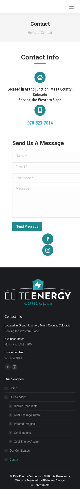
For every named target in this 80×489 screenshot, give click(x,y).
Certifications (22, 432)
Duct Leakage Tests (27, 415)
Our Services (18, 397)
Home (13, 388)
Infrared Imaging (24, 423)
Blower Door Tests (26, 406)
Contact (15, 459)
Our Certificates (20, 450)
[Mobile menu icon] (71, 6)
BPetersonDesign (53, 480)
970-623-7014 (40, 122)
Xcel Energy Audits (26, 441)
